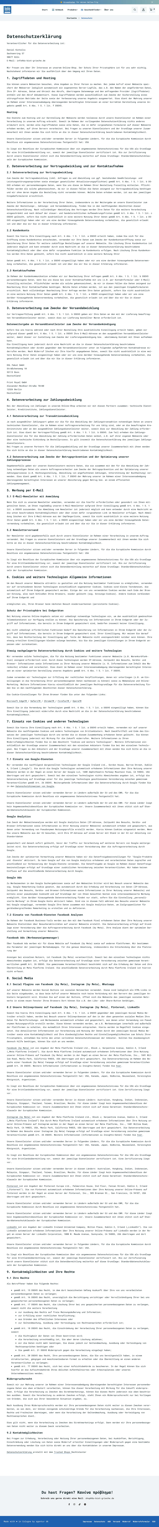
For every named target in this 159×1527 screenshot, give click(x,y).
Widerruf (126, 1521)
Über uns (108, 9)
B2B (153, 1521)
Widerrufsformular (141, 1521)
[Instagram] (74, 1504)
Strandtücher (69, 2)
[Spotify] (85, 1504)
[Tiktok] (80, 1504)
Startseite (72, 18)
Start (45, 9)
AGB (109, 1521)
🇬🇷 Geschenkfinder (90, 9)
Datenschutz (99, 1521)
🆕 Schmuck (57, 9)
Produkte (72, 9)
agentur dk (42, 1521)
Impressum (87, 1521)
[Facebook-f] (69, 1504)
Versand (116, 1521)
